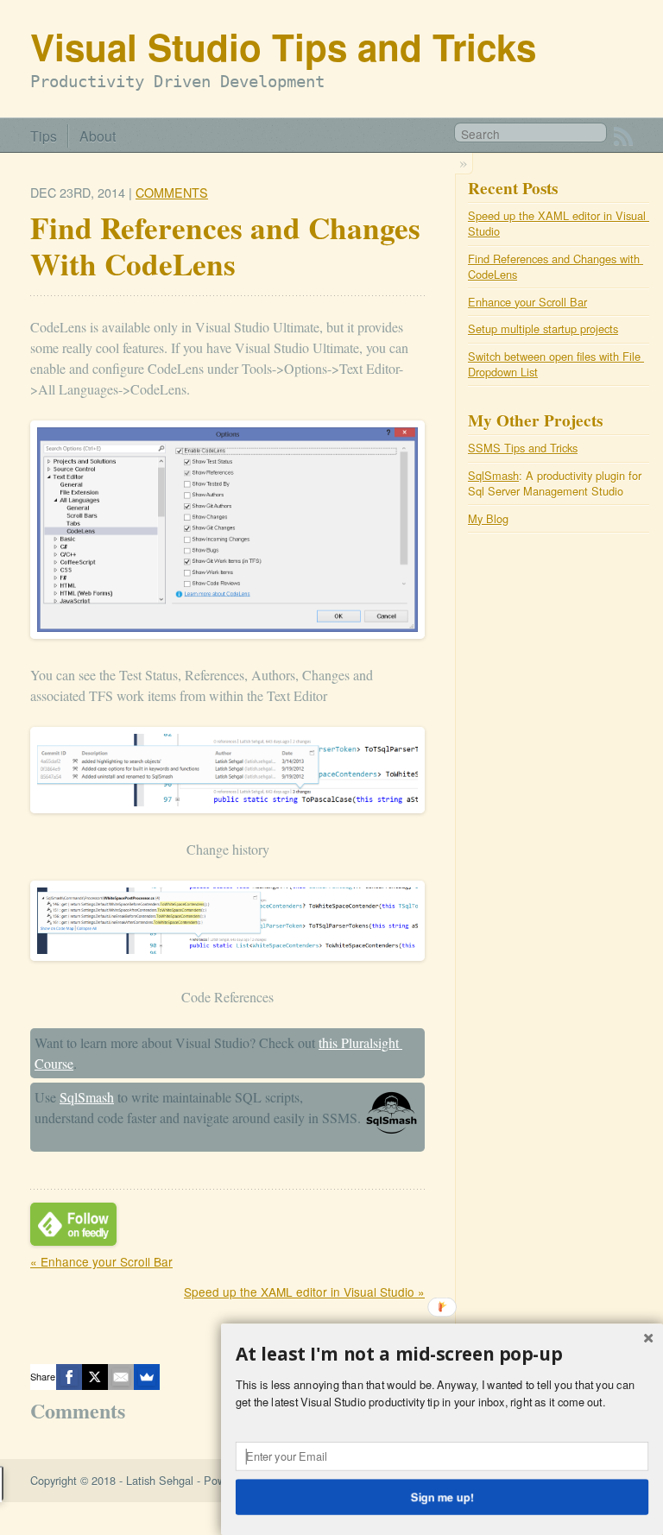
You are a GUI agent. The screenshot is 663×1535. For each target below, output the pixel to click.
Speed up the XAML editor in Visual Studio (558, 223)
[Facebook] (69, 1377)
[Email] (121, 1377)
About (97, 135)
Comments (172, 192)
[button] (442, 1355)
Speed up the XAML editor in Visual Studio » (304, 1291)
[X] (95, 1377)
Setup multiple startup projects (543, 328)
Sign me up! (442, 1496)
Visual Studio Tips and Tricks (283, 46)
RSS (623, 136)
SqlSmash (87, 1097)
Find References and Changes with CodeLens (555, 266)
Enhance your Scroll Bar (527, 302)
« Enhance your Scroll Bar (101, 1261)
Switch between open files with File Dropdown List (556, 364)
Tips (43, 135)
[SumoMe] (147, 1377)
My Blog (488, 518)
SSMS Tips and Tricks (523, 447)
